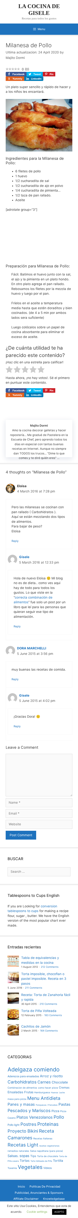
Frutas (28, 1092)
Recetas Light (23, 1145)
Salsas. (13, 1156)
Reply (15, 540)
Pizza (55, 1111)
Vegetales (30, 1167)
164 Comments (49, 1030)
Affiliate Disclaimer (26, 1199)
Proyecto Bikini (23, 1131)
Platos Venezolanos (34, 1117)
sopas (24, 1156)
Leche (62, 1092)
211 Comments (33, 987)
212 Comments (49, 966)
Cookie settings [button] (37, 1211)
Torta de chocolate (47, 1156)
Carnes (44, 1082)
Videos (47, 1167)
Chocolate (60, 1082)
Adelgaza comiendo (34, 1069)
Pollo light (14, 1124)
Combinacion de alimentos (22, 1087)
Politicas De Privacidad (45, 1186)
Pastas (64, 1104)
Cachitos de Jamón (36, 1026)
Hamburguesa (42, 1092)
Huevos (54, 1092)
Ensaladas (15, 1092)
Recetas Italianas (42, 1138)
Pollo (59, 1117)
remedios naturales (18, 1151)
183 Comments (53, 1015)
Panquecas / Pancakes (47, 1105)
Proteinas (47, 1124)
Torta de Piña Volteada (38, 1011)
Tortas (25, 1160)
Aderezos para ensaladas (23, 1076)
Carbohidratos (22, 1081)
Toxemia (12, 1168)
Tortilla (58, 1160)
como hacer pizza (48, 1087)
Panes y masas (21, 1104)
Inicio (21, 1186)
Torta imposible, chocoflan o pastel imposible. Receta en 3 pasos (43, 978)
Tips (33, 1156)
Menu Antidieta (43, 1098)
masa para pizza (17, 1099)
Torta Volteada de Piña (41, 1161)
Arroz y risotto (51, 1076)
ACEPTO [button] (59, 1211)
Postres (28, 1124)
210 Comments (48, 1003)
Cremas (64, 1087)
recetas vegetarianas (49, 1146)
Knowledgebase (54, 1199)
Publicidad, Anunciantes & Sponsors (39, 1192)
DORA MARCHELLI (31, 648)
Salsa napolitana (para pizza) (46, 1151)
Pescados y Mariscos (29, 1110)
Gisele (24, 557)
